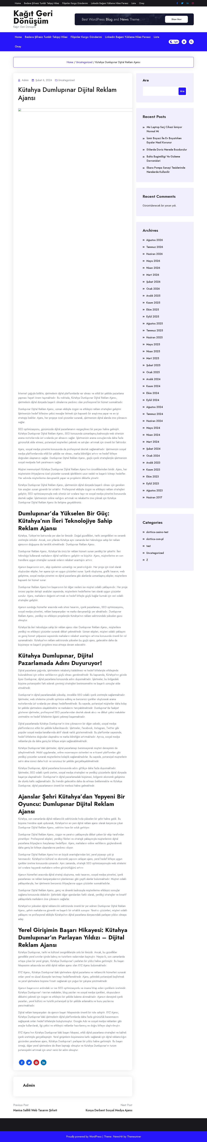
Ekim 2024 (152, 393)
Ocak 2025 (153, 372)
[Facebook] (177, 3)
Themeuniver (134, 1136)
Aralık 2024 (153, 379)
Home (18, 3)
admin (29, 1085)
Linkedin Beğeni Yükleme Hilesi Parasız (109, 3)
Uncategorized (84, 62)
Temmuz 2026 (154, 247)
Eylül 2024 (152, 400)
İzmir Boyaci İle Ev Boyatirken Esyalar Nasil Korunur (164, 140)
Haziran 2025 (154, 337)
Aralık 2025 (153, 296)
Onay (141, 3)
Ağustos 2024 (154, 407)
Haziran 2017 (154, 497)
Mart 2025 (152, 358)
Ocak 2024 (153, 456)
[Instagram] (193, 3)
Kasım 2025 (153, 303)
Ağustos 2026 (154, 240)
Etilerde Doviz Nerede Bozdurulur (167, 149)
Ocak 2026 (153, 289)
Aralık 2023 (153, 463)
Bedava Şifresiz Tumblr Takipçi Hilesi (41, 3)
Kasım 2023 (153, 469)
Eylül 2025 (152, 316)
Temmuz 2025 (154, 330)
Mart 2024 (152, 442)
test (148, 546)
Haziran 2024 (154, 421)
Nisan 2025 (153, 351)
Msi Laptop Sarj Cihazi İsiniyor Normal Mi (164, 129)
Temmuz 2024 (154, 414)
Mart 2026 (152, 275)
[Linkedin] (188, 3)
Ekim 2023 (152, 476)
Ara (146, 80)
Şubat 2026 (153, 282)
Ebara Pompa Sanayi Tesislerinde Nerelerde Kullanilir (166, 170)
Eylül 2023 (152, 483)
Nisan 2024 (153, 435)
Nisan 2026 (153, 268)
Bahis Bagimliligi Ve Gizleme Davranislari (163, 159)
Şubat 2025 (153, 365)
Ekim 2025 (152, 309)
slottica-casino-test (157, 532)
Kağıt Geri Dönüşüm (33, 17)
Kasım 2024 (153, 386)
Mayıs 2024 (153, 428)
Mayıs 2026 (153, 261)
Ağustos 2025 (154, 323)
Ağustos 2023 (154, 490)
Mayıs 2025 (153, 344)
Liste (133, 3)
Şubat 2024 (153, 449)
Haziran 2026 (154, 254)
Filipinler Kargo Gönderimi (75, 3)
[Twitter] (182, 3)
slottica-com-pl (154, 539)
